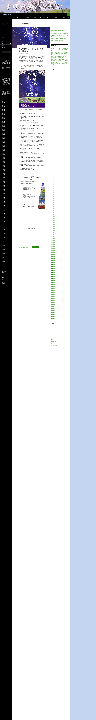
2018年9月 (53, 238)
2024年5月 (53, 113)
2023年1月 (3, 149)
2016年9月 (53, 286)
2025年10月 (53, 85)
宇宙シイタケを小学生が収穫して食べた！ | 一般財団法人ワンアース (59, 49)
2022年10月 (3, 153)
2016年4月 (53, 296)
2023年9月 (3, 138)
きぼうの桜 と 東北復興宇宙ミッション (25, 247)
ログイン (52, 339)
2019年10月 (53, 214)
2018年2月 (53, 252)
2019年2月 (53, 228)
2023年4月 (3, 145)
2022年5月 (53, 160)
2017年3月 (53, 274)
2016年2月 (53, 300)
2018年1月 (53, 254)
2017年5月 (53, 270)
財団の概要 (21, 17)
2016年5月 (53, 294)
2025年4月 (53, 95)
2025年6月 (53, 91)
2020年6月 (53, 198)
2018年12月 (53, 232)
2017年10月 (53, 260)
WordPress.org (54, 345)
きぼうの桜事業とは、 (35, 17)
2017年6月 (53, 268)
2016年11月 (53, 282)
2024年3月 (53, 117)
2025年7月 (53, 89)
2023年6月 (3, 142)
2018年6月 (53, 244)
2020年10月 (53, 190)
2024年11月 (53, 103)
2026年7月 (53, 73)
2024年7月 (53, 109)
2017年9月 (53, 262)
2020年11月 (53, 188)
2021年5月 (53, 178)
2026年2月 (53, 79)
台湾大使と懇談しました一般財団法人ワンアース (6, 93)
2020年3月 (53, 204)
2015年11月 (53, 306)
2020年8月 (53, 194)
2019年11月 (53, 212)
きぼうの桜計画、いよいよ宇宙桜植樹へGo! (59, 52)
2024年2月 (53, 119)
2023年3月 (3, 146)
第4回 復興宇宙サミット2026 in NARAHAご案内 (59, 33)
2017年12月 (53, 256)
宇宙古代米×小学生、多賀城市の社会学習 (58, 38)
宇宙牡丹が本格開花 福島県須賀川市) (58, 40)
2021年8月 (53, 172)
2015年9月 (53, 310)
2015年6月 (53, 316)
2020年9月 (53, 192)
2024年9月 (53, 105)
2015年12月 (53, 304)
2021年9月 (53, 170)
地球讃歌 (63, 17)
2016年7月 (53, 290)
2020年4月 (53, 202)
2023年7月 (3, 141)
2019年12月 (53, 210)
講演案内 (56, 17)
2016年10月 (53, 284)
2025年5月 (53, 93)
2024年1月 (53, 121)
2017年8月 (53, 264)
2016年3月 (53, 298)
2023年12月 (53, 123)
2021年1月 (53, 184)
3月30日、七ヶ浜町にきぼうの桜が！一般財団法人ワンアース (59, 60)
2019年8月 (53, 218)
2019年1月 (53, 230)
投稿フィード (53, 341)
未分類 (52, 331)
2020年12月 (53, 186)
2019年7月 (53, 220)
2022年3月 (53, 164)
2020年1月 (53, 208)
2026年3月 (53, 77)
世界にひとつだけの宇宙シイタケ (57, 48)
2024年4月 (53, 115)
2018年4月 (53, 248)
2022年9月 (3, 154)
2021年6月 (53, 176)
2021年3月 (53, 180)
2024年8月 (53, 107)
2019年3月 (53, 226)
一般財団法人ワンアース (7, 14)
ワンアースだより (54, 327)
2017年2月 (53, 276)
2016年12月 (53, 280)
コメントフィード (54, 343)
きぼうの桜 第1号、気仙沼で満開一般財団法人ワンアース (59, 57)
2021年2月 (53, 182)
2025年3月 (53, 97)
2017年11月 (53, 258)
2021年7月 (53, 174)
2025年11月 (53, 83)
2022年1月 (53, 166)
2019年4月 (53, 224)
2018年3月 (53, 250)
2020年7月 (53, 196)
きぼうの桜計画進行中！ (55, 59)
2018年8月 (53, 240)
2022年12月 (3, 150)
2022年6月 (53, 158)
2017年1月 (53, 278)
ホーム (14, 17)
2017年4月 (53, 272)
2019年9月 (53, 216)
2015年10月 (53, 308)
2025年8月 (53, 87)
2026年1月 (53, 81)
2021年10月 (53, 168)
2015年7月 (53, 314)
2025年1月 (53, 99)
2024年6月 (53, 111)
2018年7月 (53, 242)
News (17, 17)
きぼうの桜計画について (55, 56)
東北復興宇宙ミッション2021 (44, 17)
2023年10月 (3, 137)
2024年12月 (53, 101)
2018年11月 (53, 234)
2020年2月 (53, 206)
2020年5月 (53, 200)
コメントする (28, 53)
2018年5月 (53, 246)
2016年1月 (53, 302)
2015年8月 (53, 312)
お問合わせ (67, 17)
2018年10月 (53, 236)
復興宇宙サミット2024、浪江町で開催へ (31, 50)
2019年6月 (53, 222)
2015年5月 (53, 318)
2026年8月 (53, 71)
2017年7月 (53, 266)
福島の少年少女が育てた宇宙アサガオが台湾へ (59, 62)
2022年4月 (53, 162)
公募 (59, 17)
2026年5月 (53, 75)
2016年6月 (53, 292)
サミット (51, 17)
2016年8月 (53, 288)
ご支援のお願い (27, 17)
